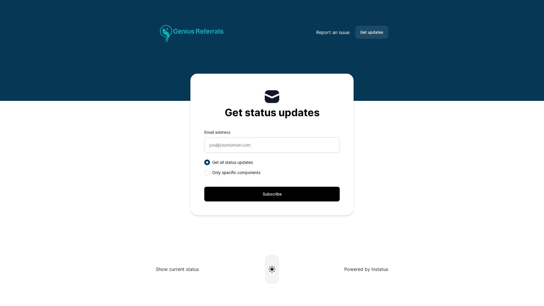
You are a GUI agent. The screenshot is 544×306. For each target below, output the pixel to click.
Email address (217, 132)
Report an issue (333, 32)
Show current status (177, 269)
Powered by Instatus (366, 269)
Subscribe (272, 194)
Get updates (371, 32)
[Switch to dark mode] (272, 269)
